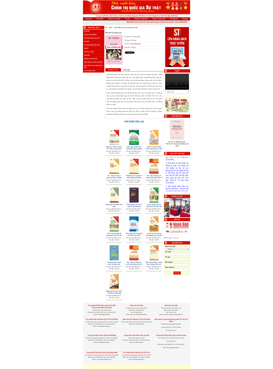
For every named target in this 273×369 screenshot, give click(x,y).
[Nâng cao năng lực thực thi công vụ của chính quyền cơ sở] (114, 137)
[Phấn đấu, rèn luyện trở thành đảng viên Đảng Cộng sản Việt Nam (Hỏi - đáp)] (134, 166)
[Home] (136, 8)
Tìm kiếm (177, 273)
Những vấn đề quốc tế (90, 58)
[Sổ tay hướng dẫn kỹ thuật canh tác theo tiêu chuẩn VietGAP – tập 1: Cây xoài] (154, 195)
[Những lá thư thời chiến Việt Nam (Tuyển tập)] (114, 281)
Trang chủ (88, 19)
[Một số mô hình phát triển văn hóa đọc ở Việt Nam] (154, 137)
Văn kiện (86, 41)
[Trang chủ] (106, 27)
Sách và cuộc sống (159, 19)
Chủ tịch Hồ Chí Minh (90, 34)
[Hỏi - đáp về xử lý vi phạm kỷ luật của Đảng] (114, 166)
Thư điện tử (174, 19)
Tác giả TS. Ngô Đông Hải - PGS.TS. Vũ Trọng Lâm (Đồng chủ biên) (177, 144)
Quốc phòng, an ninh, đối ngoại (93, 62)
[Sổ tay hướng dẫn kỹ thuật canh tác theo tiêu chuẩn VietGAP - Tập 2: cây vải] (114, 224)
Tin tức (127, 19)
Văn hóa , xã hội (89, 51)
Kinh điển (87, 31)
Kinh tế (86, 48)
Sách (110, 27)
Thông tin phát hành (141, 19)
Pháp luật (87, 55)
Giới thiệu (100, 19)
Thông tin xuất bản (114, 19)
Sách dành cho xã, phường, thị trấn (93, 66)
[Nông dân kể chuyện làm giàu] (114, 195)
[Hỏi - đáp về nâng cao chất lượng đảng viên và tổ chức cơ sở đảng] (154, 166)
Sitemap (185, 19)
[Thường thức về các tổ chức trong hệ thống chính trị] (134, 195)
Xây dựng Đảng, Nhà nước (92, 45)
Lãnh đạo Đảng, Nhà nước (92, 38)
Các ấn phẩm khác (89, 71)
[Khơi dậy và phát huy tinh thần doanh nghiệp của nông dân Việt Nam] (134, 137)
